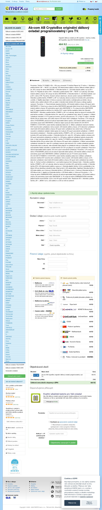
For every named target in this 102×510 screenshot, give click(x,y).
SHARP (8, 285)
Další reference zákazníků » (15, 421)
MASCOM (9, 208)
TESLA (8, 321)
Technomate (9, 314)
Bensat (8, 78)
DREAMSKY (9, 112)
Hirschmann (9, 170)
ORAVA (8, 246)
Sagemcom (9, 276)
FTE (7, 141)
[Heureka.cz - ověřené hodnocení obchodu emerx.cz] (14, 467)
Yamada (8, 357)
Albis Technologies (11, 55)
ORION (8, 249)
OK (7, 233)
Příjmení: (41, 225)
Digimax (8, 102)
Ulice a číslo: (40, 230)
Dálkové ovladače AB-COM (85, 63)
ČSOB (79, 322)
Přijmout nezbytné (89, 502)
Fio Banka (80, 347)
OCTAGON (9, 231)
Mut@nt (8, 226)
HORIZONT (9, 179)
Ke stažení (34, 488)
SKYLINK (8, 294)
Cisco (7, 84)
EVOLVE (8, 127)
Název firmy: (41, 259)
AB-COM (8, 46)
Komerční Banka (81, 342)
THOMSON (9, 323)
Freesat (8, 139)
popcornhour (9, 264)
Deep (7, 94)
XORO (7, 352)
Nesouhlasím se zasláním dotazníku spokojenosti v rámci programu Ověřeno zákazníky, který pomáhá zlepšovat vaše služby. (63, 427)
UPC (7, 332)
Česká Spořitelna (81, 352)
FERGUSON (9, 132)
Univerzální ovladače (12, 371)
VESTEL (8, 339)
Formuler (8, 136)
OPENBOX (9, 235)
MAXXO (8, 213)
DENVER (8, 96)
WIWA (7, 348)
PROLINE (8, 267)
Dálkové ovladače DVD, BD (13, 37)
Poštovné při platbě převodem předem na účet (78, 298)
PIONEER (9, 258)
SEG (7, 280)
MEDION (8, 215)
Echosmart (9, 118)
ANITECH (8, 67)
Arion (7, 71)
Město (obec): (40, 235)
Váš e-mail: (41, 203)
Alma (7, 62)
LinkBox (8, 204)
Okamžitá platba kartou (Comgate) (78, 291)
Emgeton (8, 121)
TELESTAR (9, 316)
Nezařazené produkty (14, 491)
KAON (7, 192)
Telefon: (42, 207)
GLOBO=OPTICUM (11, 150)
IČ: (44, 264)
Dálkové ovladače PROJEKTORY (15, 40)
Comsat (8, 91)
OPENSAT (9, 237)
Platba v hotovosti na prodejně (79, 357)
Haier (7, 163)
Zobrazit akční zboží (14, 376)
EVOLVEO (9, 129)
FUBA (7, 143)
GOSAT (8, 159)
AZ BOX (8, 76)
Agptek (8, 53)
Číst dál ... (88, 40)
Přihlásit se (81, 1)
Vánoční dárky (11, 437)
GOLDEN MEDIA (11, 156)
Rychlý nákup (68, 53)
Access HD (9, 49)
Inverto (8, 188)
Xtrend (7, 354)
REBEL (8, 273)
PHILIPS (8, 255)
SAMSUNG (9, 278)
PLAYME (8, 262)
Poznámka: (41, 413)
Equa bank (81, 304)
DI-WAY (8, 100)
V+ (6, 334)
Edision (8, 116)
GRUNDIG (9, 161)
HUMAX (8, 181)
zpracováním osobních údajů (68, 422)
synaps (8, 309)
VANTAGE (9, 336)
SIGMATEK (9, 291)
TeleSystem (9, 318)
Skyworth (8, 298)
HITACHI (8, 172)
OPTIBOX (8, 242)
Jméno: (42, 221)
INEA (7, 186)
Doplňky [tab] (46, 80)
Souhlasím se (63, 422)
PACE (7, 251)
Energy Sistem (10, 125)
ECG (7, 114)
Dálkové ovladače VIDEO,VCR (14, 368)
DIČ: (43, 269)
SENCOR (8, 282)
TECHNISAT (9, 312)
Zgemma (8, 359)
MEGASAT (9, 217)
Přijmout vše (72, 503)
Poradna (33, 484)
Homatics (8, 174)
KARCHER (9, 195)
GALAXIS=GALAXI (11, 145)
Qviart (7, 269)
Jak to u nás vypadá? (14, 488)
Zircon (7, 361)
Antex (7, 69)
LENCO (8, 201)
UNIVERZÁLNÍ (10, 330)
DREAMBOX (9, 109)
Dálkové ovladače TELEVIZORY (15, 365)
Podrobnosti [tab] (35, 80)
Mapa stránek (35, 489)
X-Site (7, 350)
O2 (6, 228)
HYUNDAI (8, 183)
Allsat (7, 60)
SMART (8, 300)
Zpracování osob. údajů (38, 491)
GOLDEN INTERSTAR (12, 154)
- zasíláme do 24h (14, 428)
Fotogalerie (10, 449)
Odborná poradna (12, 441)
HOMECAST (9, 177)
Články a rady (11, 453)
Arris (7, 73)
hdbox (7, 165)
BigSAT (8, 80)
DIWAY (8, 105)
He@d (7, 168)
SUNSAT (8, 307)
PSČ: (43, 240)
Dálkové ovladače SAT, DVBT (14, 43)
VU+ (7, 345)
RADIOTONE (9, 271)
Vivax (7, 341)
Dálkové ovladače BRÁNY (13, 34)
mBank (81, 337)
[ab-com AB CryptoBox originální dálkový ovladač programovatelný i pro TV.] (43, 47)
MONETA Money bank (85, 310)
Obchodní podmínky (13, 489)
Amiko (7, 64)
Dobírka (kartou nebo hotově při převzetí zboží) (78, 284)
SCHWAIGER (10, 289)
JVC (7, 190)
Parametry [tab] (67, 80)
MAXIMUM (9, 210)
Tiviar (7, 325)
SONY (7, 303)
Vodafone (8, 343)
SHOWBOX (9, 287)
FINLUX (8, 134)
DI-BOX (8, 98)
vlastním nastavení (86, 497)
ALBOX (8, 58)
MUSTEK (8, 224)
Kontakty (10, 484)
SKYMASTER (10, 296)
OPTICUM (9, 244)
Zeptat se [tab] (57, 80)
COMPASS (9, 89)
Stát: (43, 245)
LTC (7, 206)
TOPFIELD (9, 327)
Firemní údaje (52, 253)
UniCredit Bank (85, 316)
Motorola (8, 222)
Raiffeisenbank (82, 332)
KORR (7, 197)
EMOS (8, 123)
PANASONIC (9, 253)
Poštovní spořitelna (80, 326)
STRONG (8, 305)
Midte (7, 219)
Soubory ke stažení (13, 445)
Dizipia (8, 107)
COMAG (8, 87)
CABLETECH (9, 82)
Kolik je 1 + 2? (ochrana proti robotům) (40, 436)
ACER (7, 51)
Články (33, 486)
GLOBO (8, 147)
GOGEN (8, 152)
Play (7, 260)
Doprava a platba (12, 486)
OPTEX (8, 240)
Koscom (8, 199)
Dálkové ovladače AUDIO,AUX (14, 31)
